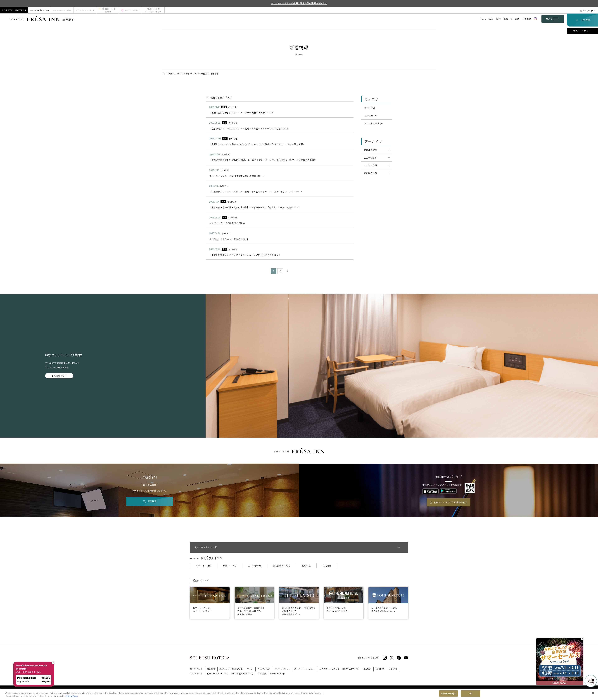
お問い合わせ (254, 565)
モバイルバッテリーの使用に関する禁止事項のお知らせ (299, 3)
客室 (491, 18)
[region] (299, 693)
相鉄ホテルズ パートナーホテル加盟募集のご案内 (230, 673)
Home (483, 18)
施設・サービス (511, 18)
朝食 (498, 18)
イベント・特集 (203, 565)
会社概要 (211, 668)
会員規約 (393, 668)
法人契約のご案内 (281, 565)
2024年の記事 (370, 165)
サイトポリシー (282, 668)
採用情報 (327, 565)
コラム (250, 668)
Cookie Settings (448, 693)
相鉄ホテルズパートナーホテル (153, 10)
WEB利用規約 (264, 668)
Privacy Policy (72, 695)
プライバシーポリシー (304, 668)
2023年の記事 (370, 172)
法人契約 (367, 668)
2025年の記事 (370, 157)
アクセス (526, 18)
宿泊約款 (306, 565)
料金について (229, 565)
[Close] (593, 693)
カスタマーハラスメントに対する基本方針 (338, 668)
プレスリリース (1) (373, 123)
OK (470, 693)
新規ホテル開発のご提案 (231, 668)
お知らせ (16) (370, 115)
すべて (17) (369, 107)
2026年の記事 (370, 150)
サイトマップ (196, 673)
